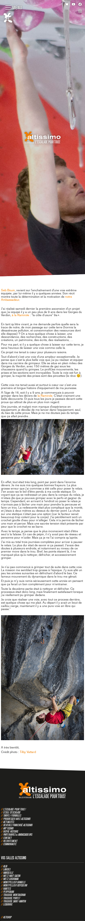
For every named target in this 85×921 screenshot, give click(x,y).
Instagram (80, 11)
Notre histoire (10, 831)
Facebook (80, 4)
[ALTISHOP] (67, 4)
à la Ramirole (20, 315)
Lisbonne (8, 904)
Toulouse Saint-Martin (14, 901)
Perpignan (8, 892)
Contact (7, 838)
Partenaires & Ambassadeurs (17, 834)
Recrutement (10, 841)
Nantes (7, 889)
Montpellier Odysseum (15, 885)
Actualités (8, 822)
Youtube (74, 4)
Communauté (10, 844)
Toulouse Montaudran (14, 895)
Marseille (8, 873)
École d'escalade (12, 812)
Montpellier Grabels (14, 882)
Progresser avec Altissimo (16, 819)
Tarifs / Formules (12, 815)
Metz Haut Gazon (11, 876)
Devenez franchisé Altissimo (17, 825)
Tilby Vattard (28, 752)
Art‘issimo (8, 828)
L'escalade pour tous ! (14, 809)
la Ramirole (45, 396)
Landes (6, 869)
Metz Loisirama (10, 879)
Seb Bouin (8, 290)
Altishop (7, 917)
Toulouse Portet (11, 898)
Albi (5, 866)
